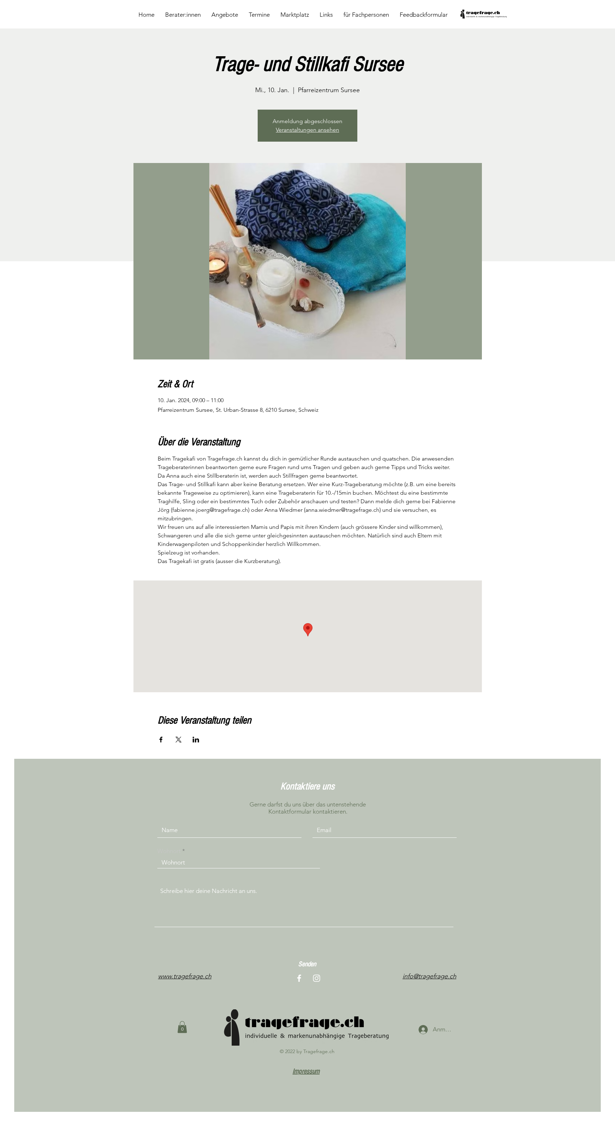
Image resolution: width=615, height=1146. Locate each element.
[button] (182, 1027)
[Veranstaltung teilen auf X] (178, 739)
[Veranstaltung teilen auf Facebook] (161, 739)
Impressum (306, 1071)
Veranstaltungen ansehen (307, 129)
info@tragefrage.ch (429, 976)
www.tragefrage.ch (184, 976)
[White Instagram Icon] (316, 978)
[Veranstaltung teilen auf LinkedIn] (196, 739)
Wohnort (169, 851)
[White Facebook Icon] (299, 978)
